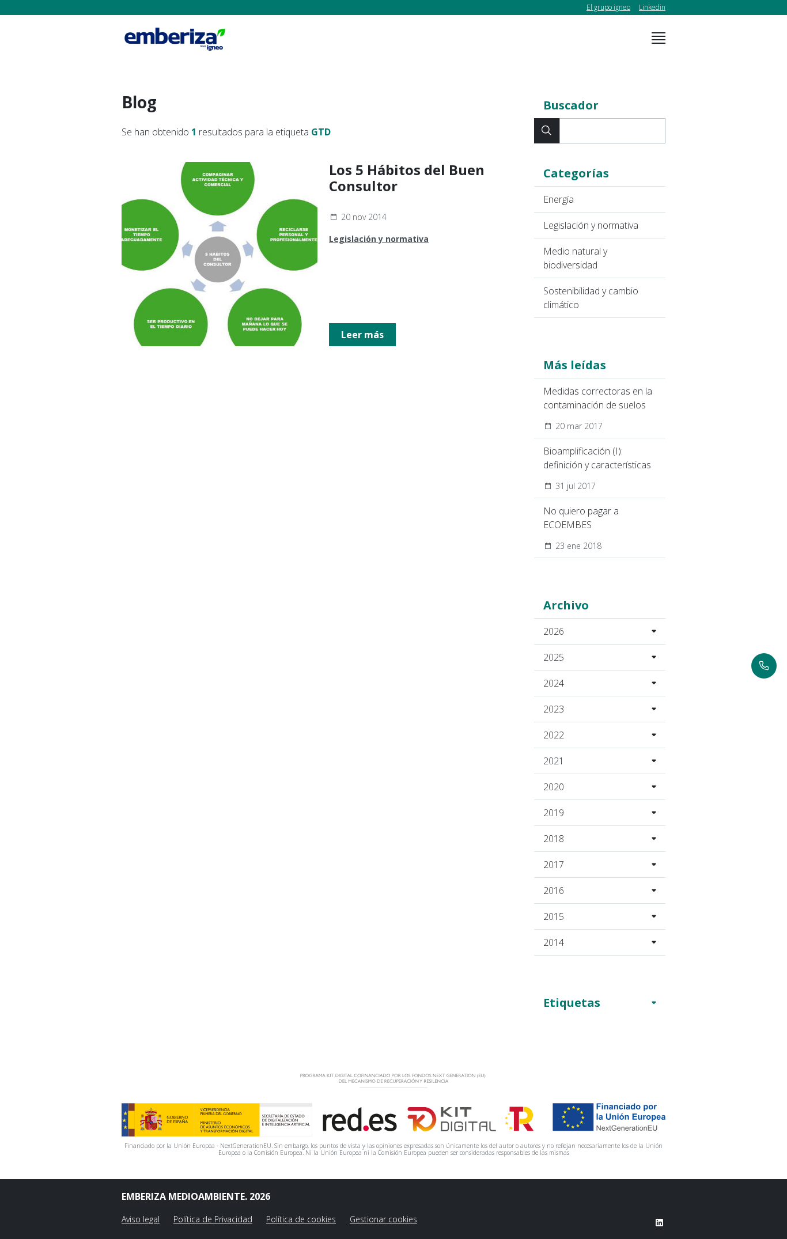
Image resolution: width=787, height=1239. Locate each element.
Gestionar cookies (383, 1219)
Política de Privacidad (212, 1219)
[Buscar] (546, 130)
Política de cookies (301, 1219)
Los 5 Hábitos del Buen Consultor (407, 178)
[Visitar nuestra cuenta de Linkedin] (659, 1222)
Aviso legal (141, 1219)
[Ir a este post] (219, 254)
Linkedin (652, 7)
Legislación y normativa (379, 238)
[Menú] (658, 38)
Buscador (571, 105)
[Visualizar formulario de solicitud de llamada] (764, 666)
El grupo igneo (608, 7)
